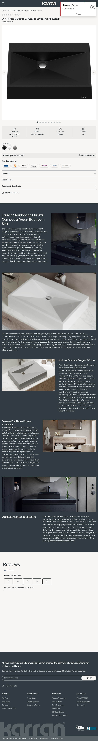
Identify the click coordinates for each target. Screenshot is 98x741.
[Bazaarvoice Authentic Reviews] (9, 570)
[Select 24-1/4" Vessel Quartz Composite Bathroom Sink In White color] (9, 147)
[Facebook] (3, 686)
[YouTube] (15, 686)
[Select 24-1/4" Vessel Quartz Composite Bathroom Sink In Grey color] (15, 147)
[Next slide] (93, 72)
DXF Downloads (58, 712)
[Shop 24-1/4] (6, 166)
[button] (3, 3)
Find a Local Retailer (88, 155)
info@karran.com (83, 702)
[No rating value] (7, 15)
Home (3, 10)
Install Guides (57, 702)
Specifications (7, 180)
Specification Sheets (60, 715)
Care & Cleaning (58, 705)
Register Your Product (12, 192)
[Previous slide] (4, 72)
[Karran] (49, 3)
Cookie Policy (44, 738)
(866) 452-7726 (82, 698)
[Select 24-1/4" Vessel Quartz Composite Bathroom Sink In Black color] (4, 147)
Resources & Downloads (11, 186)
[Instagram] (7, 686)
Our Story (5, 698)
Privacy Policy (33, 738)
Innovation (6, 702)
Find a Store (31, 698)
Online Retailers (33, 702)
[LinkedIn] (11, 686)
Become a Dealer (34, 705)
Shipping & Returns (9, 708)
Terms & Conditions (57, 738)
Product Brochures (59, 698)
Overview (6, 174)
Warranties (56, 708)
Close (78, 14)
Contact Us (81, 705)
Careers (5, 705)
